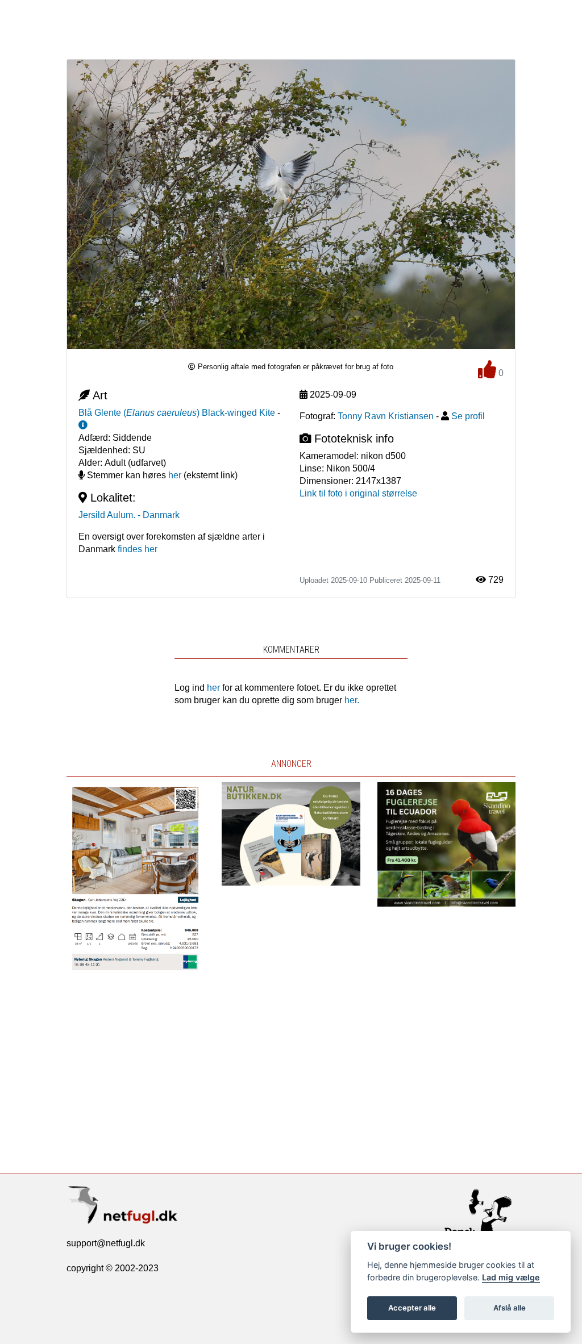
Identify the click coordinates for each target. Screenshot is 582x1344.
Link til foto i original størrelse (358, 493)
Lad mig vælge (511, 1277)
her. (351, 700)
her (174, 475)
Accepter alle (412, 1307)
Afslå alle (509, 1307)
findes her (137, 549)
